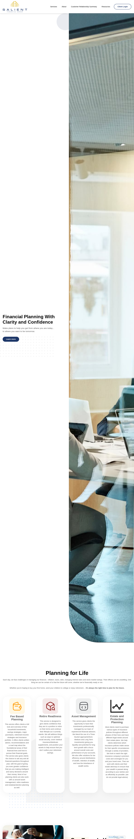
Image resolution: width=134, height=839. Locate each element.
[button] (53, 7)
